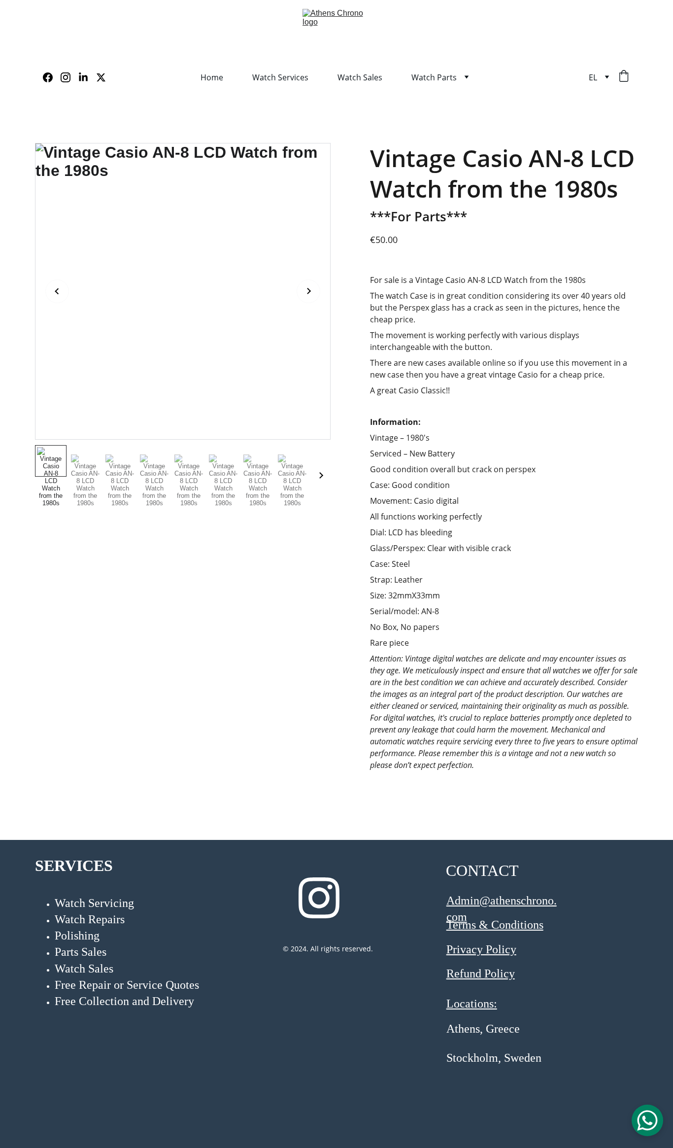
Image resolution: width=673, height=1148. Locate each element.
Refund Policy (480, 973)
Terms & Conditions (494, 924)
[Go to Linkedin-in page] (87, 77)
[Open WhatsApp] (647, 1120)
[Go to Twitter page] (101, 77)
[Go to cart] (623, 77)
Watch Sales (359, 77)
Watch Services (280, 77)
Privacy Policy (481, 949)
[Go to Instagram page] (69, 77)
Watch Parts (434, 77)
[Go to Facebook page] (52, 77)
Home (212, 77)
